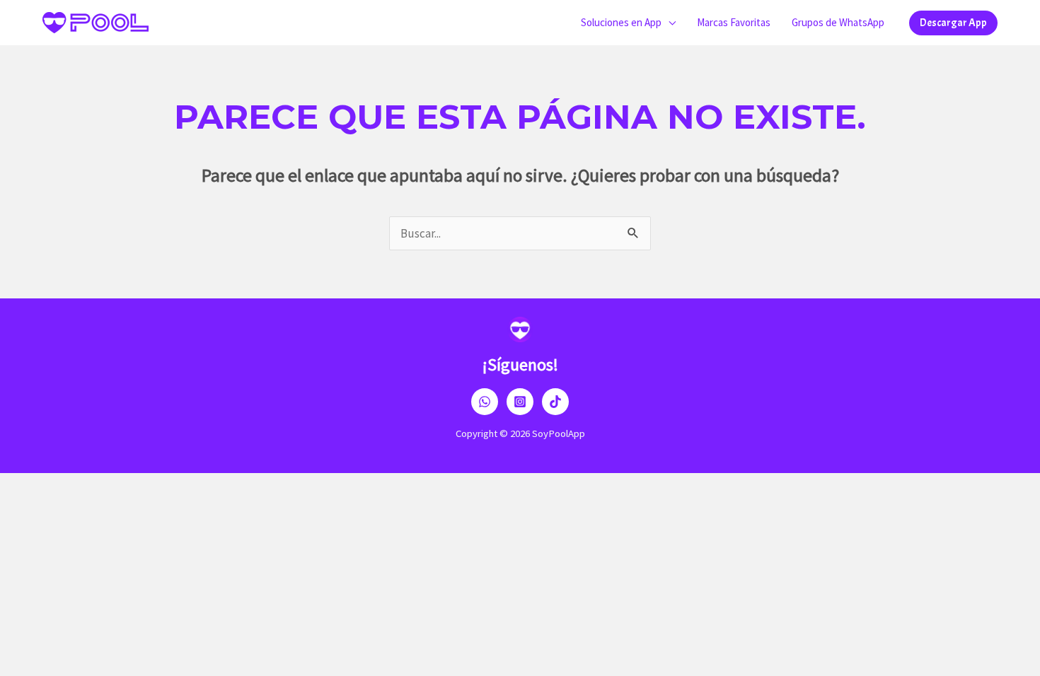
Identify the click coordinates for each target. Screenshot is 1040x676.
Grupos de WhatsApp (838, 22)
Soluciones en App (621, 22)
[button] (953, 23)
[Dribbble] (484, 401)
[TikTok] (555, 401)
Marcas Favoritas (733, 22)
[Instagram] (520, 401)
